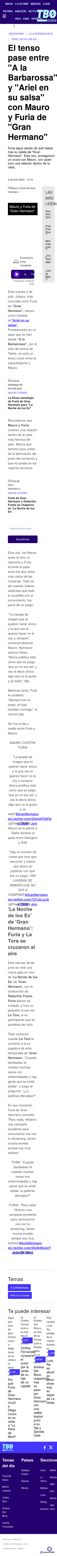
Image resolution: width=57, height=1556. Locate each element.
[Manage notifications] (49, 1549)
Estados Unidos (10, 1548)
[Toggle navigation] (4, 16)
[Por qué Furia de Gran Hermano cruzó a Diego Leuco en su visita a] (12, 1346)
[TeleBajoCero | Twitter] (9, 26)
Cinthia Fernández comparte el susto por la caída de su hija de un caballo (28, 1367)
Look (46, 4)
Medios (36, 4)
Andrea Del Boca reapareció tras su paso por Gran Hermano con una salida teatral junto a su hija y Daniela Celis (41, 1401)
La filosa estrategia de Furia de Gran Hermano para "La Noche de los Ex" (21, 403)
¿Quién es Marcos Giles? (49, 275)
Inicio (9, 4)
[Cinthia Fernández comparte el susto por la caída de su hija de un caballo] (25, 1330)
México (21, 1548)
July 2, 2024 (27, 904)
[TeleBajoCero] (14, 1447)
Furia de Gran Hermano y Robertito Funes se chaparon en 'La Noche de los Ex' (22, 505)
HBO (52, 1484)
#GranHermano (27, 813)
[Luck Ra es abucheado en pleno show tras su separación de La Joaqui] (51, 1337)
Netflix (53, 1470)
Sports (53, 1498)
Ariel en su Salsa (19, 1295)
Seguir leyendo (17, 392)
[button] (23, 539)
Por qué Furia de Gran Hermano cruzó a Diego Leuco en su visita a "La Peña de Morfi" (14, 1408)
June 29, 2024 (22, 1252)
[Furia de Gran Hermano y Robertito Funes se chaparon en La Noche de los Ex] (16, 485)
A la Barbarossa (19, 1287)
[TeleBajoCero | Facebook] (2, 26)
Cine (52, 1491)
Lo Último (21, 4)
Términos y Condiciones (11, 1539)
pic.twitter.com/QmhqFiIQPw (30, 818)
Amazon (44, 1508)
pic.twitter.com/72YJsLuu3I (28, 899)
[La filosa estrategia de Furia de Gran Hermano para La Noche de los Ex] (16, 385)
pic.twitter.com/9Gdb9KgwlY (29, 1247)
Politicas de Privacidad (12, 1544)
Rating (43, 1501)
